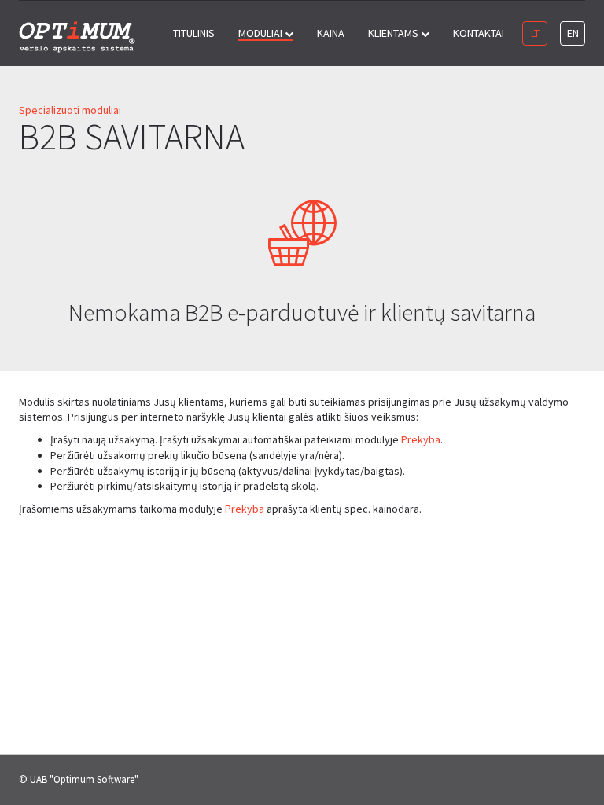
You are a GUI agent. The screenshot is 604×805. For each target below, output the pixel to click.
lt (535, 33)
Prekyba (420, 439)
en (573, 33)
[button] (265, 33)
